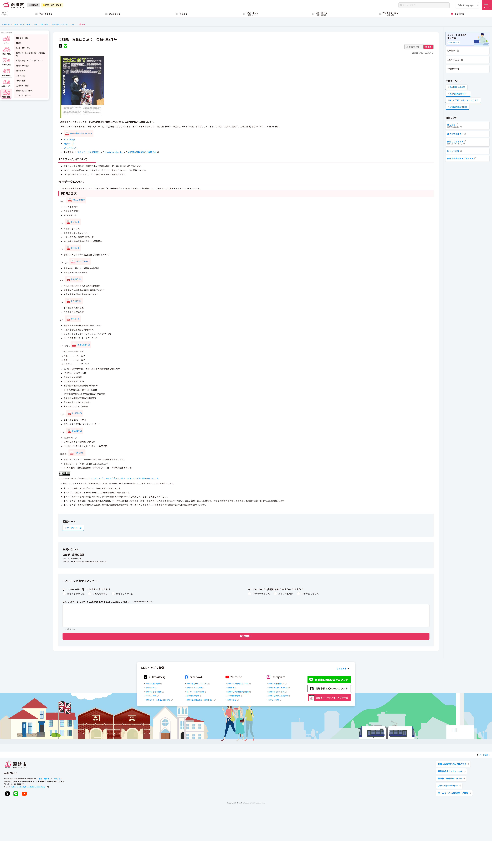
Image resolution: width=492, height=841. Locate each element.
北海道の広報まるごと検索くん (142, 152)
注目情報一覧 (453, 50)
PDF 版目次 (69, 139)
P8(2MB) (75, 318)
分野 (35, 24)
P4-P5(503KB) (82, 261)
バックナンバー (71, 147)
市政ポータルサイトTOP (21, 24)
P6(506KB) (76, 279)
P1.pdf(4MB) (79, 200)
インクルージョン (23, 95)
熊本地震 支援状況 (457, 87)
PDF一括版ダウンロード (81, 133)
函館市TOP (6, 24)
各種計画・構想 (22, 85)
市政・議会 (44, 24)
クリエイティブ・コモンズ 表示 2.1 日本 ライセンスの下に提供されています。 (124, 478)
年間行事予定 (453, 68)
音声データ (69, 143)
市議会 (19, 43)
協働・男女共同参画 (24, 90)
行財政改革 (20, 70)
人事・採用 (20, 75)
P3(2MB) (75, 247)
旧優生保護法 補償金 (458, 106)
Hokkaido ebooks (113, 152)
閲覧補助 (34, 5)
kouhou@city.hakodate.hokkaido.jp (89, 561)
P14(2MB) (77, 413)
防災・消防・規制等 (53, 5)
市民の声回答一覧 (455, 59)
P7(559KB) (76, 301)
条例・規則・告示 (23, 48)
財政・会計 (20, 80)
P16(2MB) (79, 452)
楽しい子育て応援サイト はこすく (463, 100)
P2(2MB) (75, 221)
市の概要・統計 (22, 38)
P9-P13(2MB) (83, 344)
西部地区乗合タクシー (458, 93)
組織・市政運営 (22, 65)
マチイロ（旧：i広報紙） (88, 152)
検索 (429, 46)
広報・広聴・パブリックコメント (63, 24)
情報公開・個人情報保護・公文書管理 (30, 54)
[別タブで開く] (60, 46)
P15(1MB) (77, 430)
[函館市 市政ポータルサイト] (14, 5)
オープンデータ (74, 527)
